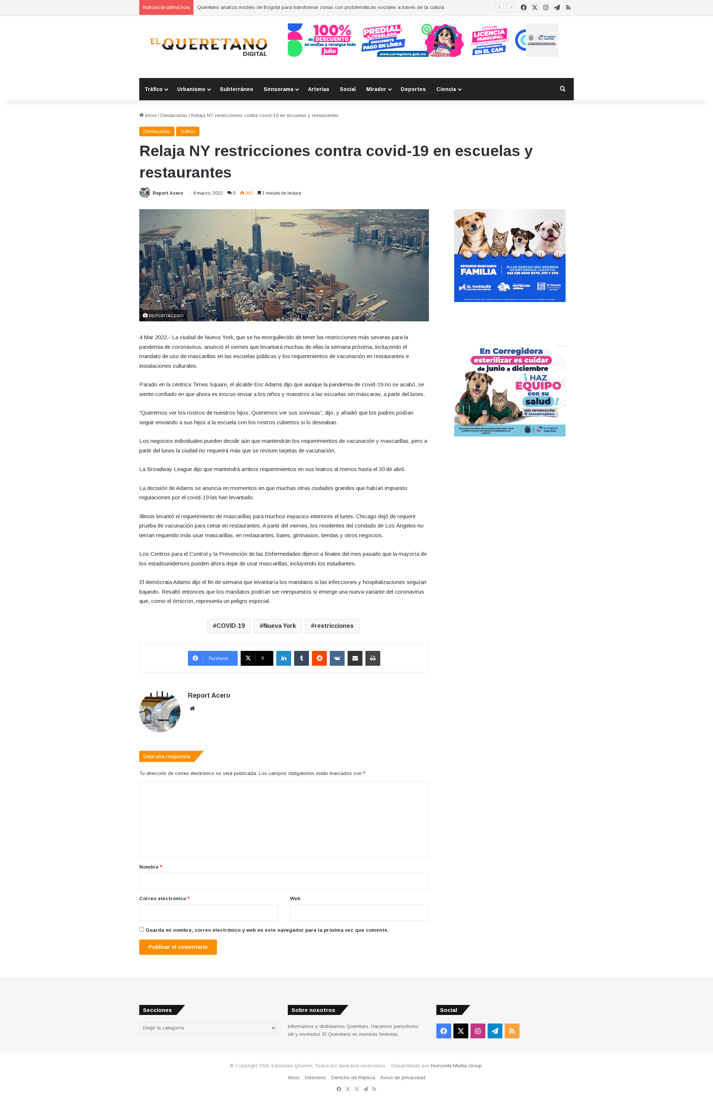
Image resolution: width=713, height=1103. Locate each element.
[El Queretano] (208, 47)
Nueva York (279, 626)
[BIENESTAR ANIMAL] (510, 300)
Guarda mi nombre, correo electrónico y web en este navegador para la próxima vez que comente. (267, 930)
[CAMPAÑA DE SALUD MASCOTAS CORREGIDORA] (510, 435)
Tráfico (153, 89)
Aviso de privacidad (402, 1077)
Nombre (150, 867)
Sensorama (278, 89)
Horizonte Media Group (456, 1065)
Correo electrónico (164, 898)
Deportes (413, 89)
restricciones (334, 626)
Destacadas (174, 115)
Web (295, 898)
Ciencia (446, 89)
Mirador (376, 89)
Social (348, 89)
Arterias (318, 89)
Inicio (150, 115)
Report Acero (168, 193)
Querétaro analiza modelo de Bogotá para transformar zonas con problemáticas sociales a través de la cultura (320, 7)
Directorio (315, 1077)
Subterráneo (236, 89)
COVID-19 (230, 626)
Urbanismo (191, 89)
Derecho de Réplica (353, 1077)
